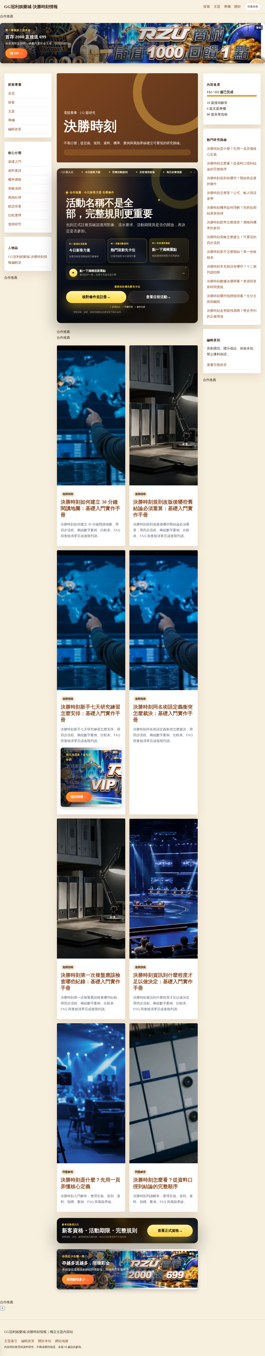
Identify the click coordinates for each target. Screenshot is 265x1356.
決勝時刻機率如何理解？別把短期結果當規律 (232, 210)
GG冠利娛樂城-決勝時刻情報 (31, 6)
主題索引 (10, 1341)
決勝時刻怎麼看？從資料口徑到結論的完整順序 (232, 166)
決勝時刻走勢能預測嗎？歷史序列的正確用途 (232, 313)
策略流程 (14, 188)
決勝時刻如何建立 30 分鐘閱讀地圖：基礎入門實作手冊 (90, 508)
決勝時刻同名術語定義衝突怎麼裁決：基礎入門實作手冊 (163, 713)
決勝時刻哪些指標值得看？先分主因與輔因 (232, 298)
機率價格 (14, 179)
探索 (206, 6)
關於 (237, 6)
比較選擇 (14, 215)
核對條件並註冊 (96, 297)
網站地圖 (61, 1341)
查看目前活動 (158, 297)
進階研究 (14, 224)
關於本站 (44, 1341)
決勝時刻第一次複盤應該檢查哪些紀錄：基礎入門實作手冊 (90, 981)
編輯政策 (14, 129)
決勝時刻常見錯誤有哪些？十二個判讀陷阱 (232, 269)
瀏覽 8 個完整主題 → (78, 152)
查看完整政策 (217, 365)
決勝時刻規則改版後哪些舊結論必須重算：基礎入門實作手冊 (163, 508)
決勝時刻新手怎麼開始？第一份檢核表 (232, 254)
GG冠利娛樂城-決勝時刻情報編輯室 (27, 259)
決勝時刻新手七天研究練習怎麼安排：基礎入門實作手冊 (90, 713)
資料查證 (14, 170)
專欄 (227, 6)
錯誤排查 (14, 206)
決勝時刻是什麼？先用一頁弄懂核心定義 (232, 151)
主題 (217, 6)
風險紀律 (14, 197)
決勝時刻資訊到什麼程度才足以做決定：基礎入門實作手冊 (163, 981)
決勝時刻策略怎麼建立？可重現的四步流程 (232, 240)
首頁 (11, 93)
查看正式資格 (170, 1231)
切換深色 (252, 6)
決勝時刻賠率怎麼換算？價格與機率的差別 (232, 225)
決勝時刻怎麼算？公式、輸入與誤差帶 (232, 195)
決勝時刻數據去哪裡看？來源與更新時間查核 (232, 284)
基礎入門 (14, 161)
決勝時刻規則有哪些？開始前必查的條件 (232, 181)
